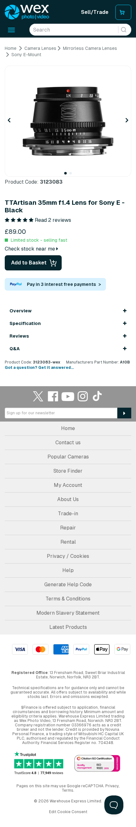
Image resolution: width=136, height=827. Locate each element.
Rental (68, 542)
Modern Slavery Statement (68, 613)
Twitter (38, 396)
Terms (67, 790)
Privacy (112, 786)
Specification (25, 323)
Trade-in (68, 514)
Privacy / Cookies (68, 556)
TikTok (98, 396)
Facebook (53, 396)
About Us (68, 499)
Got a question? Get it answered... (39, 367)
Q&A (14, 348)
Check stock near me (30, 249)
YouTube (68, 396)
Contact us (68, 443)
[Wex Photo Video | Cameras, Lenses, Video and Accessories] (27, 12)
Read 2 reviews (53, 220)
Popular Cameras (68, 457)
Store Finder (68, 471)
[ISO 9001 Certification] (97, 763)
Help (68, 570)
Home (68, 428)
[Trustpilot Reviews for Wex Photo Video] (38, 763)
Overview (20, 310)
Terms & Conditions (68, 599)
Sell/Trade (94, 12)
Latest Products (68, 627)
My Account (68, 485)
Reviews (19, 336)
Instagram (83, 396)
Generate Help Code (68, 585)
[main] (68, 208)
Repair (68, 528)
